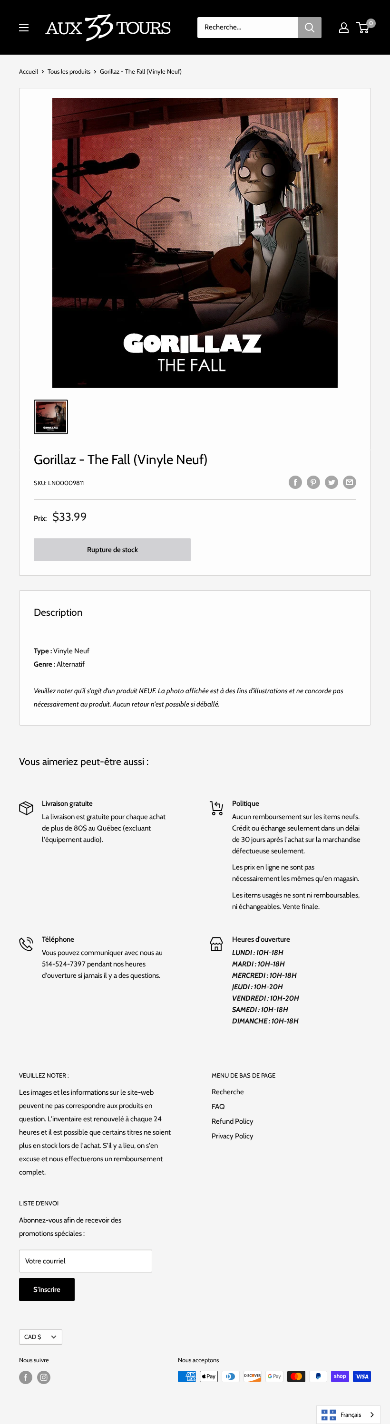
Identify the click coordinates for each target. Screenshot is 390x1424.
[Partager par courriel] (349, 481)
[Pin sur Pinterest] (313, 481)
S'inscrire (46, 1289)
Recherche (228, 1092)
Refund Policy (233, 1121)
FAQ (218, 1106)
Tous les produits (69, 71)
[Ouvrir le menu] (24, 27)
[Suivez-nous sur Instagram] (43, 1377)
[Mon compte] (344, 27)
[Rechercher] (310, 27)
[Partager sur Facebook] (295, 481)
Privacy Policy (233, 1136)
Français (351, 1414)
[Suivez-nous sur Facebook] (25, 1377)
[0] (363, 27)
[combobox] (348, 1414)
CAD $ (32, 1336)
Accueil (28, 71)
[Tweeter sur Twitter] (331, 481)
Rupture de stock (112, 549)
